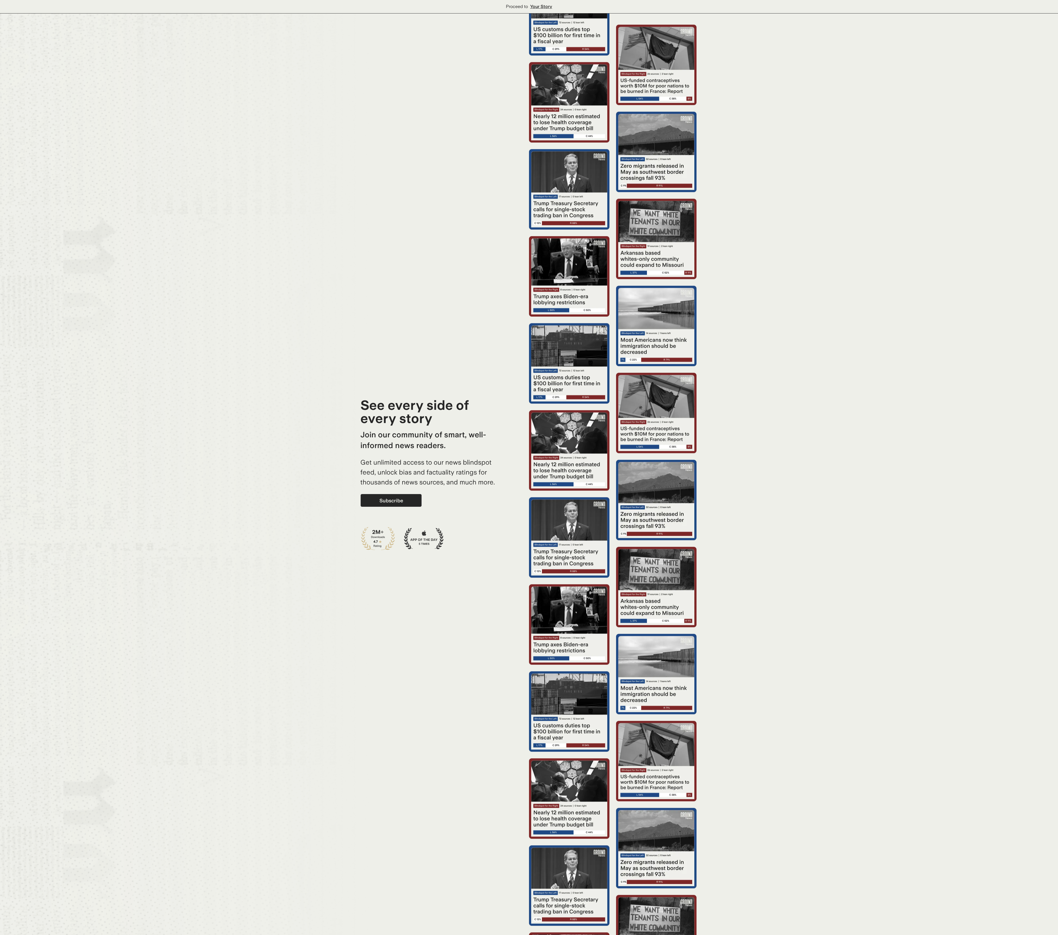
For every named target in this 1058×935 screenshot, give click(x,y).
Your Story (541, 6)
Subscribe (391, 500)
